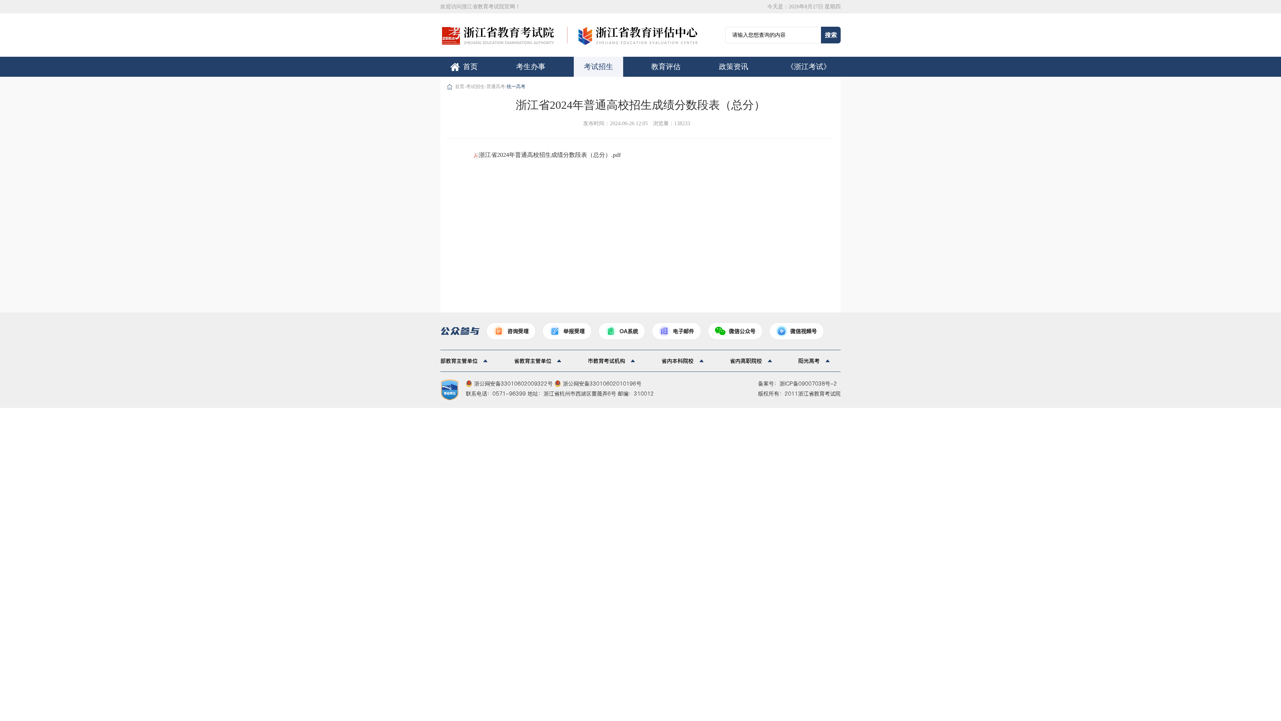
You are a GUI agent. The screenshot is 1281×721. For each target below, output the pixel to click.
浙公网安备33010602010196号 (601, 383)
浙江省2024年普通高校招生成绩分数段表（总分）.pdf (550, 155)
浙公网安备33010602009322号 (513, 383)
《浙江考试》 (809, 66)
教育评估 (666, 66)
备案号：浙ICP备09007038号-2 (797, 383)
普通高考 (495, 86)
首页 (470, 66)
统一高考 (516, 86)
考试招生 (598, 66)
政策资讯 (733, 66)
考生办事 (530, 66)
